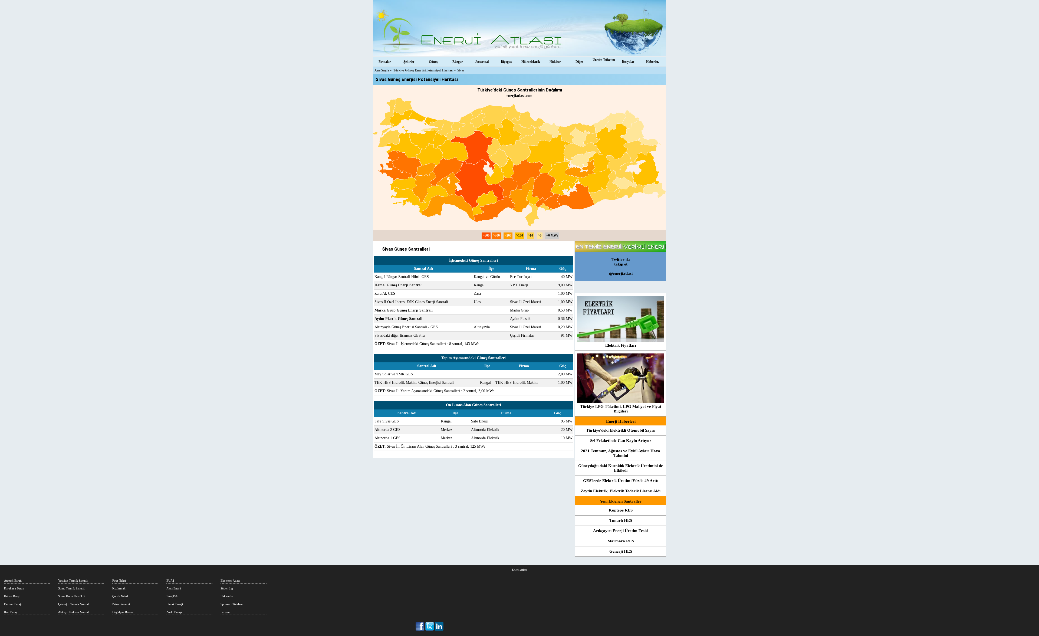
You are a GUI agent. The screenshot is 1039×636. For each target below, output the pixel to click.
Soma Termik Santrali (71, 588)
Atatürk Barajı (13, 580)
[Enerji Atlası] (519, 28)
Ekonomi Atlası (230, 580)
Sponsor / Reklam (232, 604)
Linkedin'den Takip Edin (439, 626)
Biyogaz (506, 62)
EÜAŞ (170, 580)
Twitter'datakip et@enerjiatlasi (621, 266)
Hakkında (227, 596)
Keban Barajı (12, 596)
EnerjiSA (172, 596)
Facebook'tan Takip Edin (420, 626)
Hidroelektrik (530, 62)
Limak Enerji (174, 604)
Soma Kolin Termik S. (72, 596)
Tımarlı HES (620, 520)
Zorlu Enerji (174, 612)
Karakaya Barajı (14, 588)
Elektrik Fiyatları (620, 345)
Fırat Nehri (119, 580)
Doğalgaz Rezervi (123, 612)
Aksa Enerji (173, 588)
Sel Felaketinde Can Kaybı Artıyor (620, 440)
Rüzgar (457, 62)
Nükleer (555, 62)
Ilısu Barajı (11, 612)
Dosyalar (628, 62)
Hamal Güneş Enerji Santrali (398, 285)
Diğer (579, 62)
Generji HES (620, 551)
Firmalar (385, 62)
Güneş (433, 62)
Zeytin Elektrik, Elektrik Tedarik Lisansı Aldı (620, 491)
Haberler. (652, 62)
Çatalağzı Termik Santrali (74, 604)
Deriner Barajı (13, 604)
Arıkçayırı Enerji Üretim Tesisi (620, 531)
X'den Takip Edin (430, 626)
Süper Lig (227, 588)
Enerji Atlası (519, 569)
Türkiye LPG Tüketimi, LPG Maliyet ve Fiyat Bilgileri (620, 408)
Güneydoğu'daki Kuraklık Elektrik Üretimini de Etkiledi (620, 468)
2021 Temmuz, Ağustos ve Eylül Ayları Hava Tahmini (620, 453)
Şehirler (408, 62)
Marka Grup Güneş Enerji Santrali (403, 310)
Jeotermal (482, 62)
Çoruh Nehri (120, 596)
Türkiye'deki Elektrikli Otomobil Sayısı (620, 430)
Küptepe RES (621, 510)
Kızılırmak (119, 588)
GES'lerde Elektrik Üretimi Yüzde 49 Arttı (620, 480)
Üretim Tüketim (604, 60)
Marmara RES (620, 541)
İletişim (225, 612)
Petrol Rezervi (121, 604)
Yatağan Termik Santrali (73, 580)
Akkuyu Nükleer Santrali (74, 612)
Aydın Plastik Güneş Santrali (398, 319)
